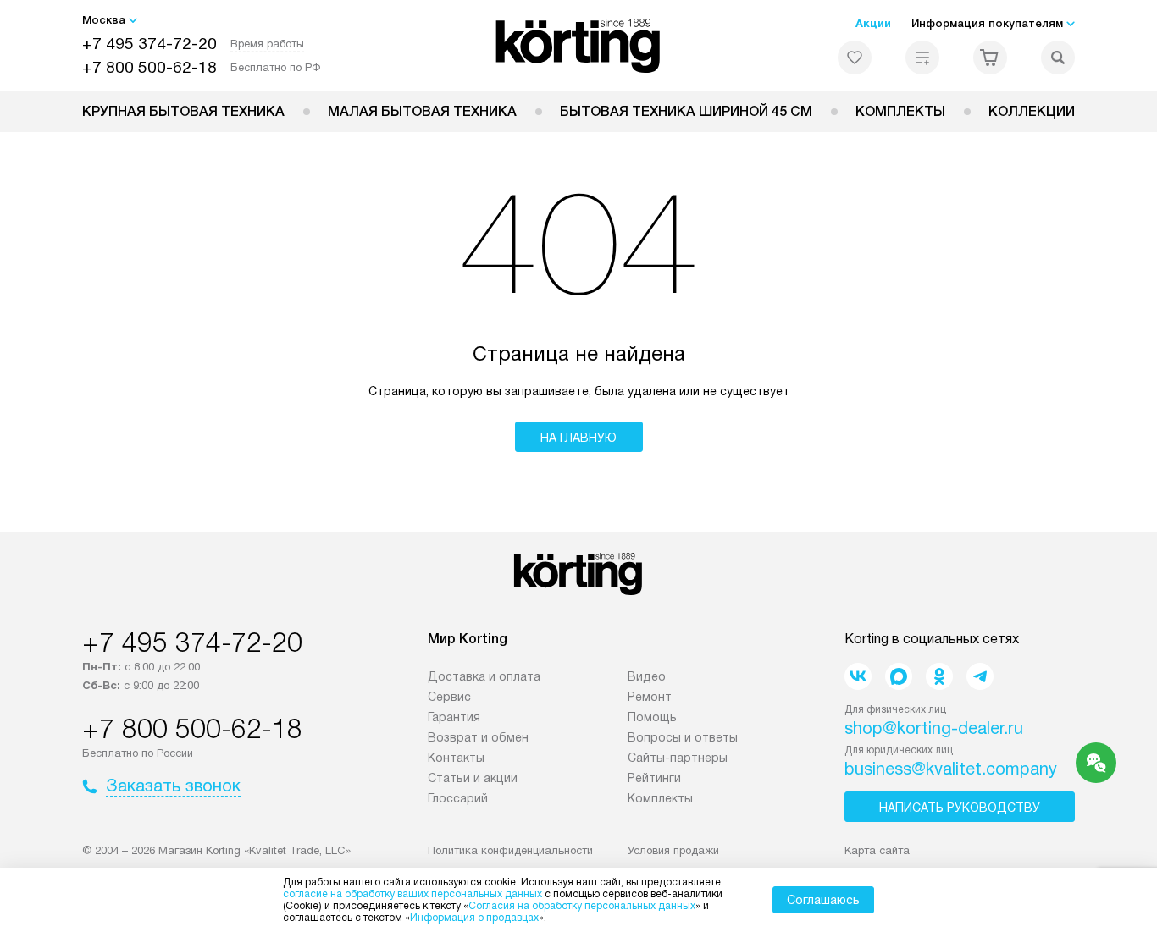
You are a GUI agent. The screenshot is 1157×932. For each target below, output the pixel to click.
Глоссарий (458, 798)
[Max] (898, 676)
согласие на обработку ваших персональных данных (412, 894)
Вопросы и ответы (683, 737)
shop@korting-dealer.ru (933, 728)
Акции (873, 23)
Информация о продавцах (474, 918)
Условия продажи (673, 850)
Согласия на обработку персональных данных (581, 906)
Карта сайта (877, 850)
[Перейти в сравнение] (922, 57)
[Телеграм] (980, 676)
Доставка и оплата (484, 676)
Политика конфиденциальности (510, 850)
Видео (647, 676)
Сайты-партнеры (678, 757)
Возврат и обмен (478, 737)
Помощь (652, 717)
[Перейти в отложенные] (855, 57)
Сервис (449, 696)
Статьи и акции (473, 778)
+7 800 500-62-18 (149, 67)
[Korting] (578, 46)
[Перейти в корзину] (990, 57)
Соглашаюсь (823, 900)
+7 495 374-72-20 (149, 43)
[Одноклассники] (939, 676)
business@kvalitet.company (950, 768)
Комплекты (900, 111)
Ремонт (650, 696)
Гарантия (454, 717)
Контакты (456, 757)
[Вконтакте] (858, 676)
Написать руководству (959, 807)
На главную (578, 437)
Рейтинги (654, 778)
